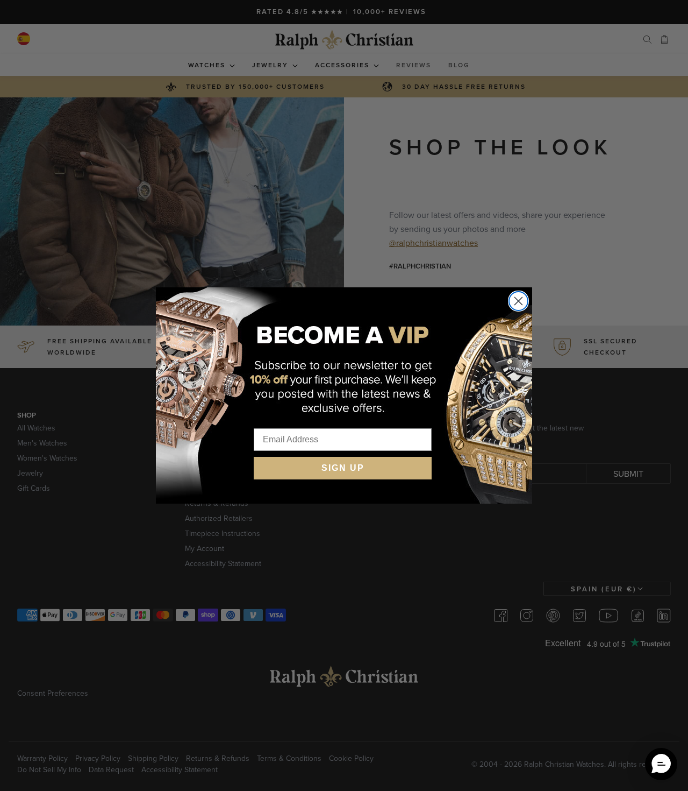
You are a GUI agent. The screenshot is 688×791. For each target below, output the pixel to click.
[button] (661, 764)
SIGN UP (342, 467)
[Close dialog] (518, 301)
